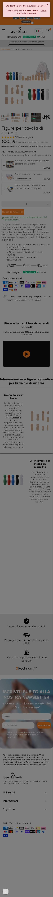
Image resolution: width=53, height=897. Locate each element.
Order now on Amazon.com (31, 11)
